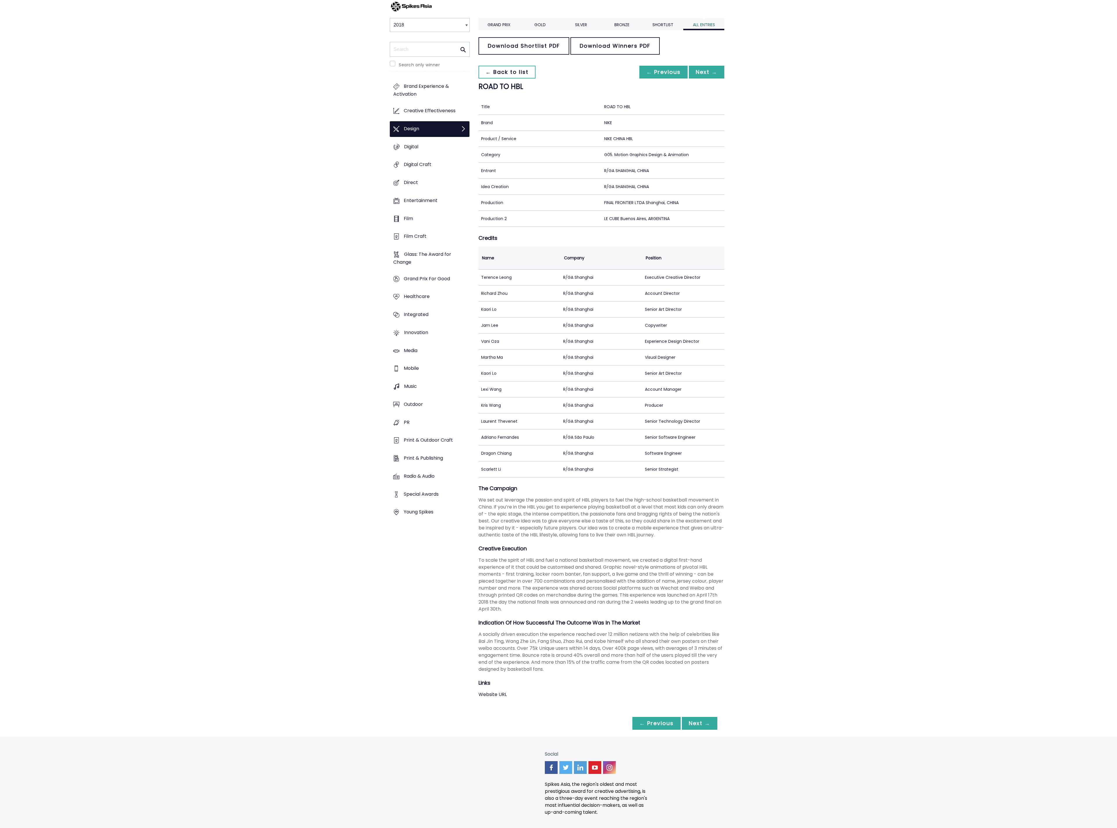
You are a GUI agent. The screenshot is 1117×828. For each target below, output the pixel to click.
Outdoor (413, 404)
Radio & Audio (419, 476)
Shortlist (662, 25)
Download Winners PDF (615, 45)
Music (410, 386)
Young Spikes (418, 512)
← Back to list (507, 72)
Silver (581, 25)
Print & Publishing (423, 458)
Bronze (621, 25)
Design (411, 128)
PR (407, 422)
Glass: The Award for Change (422, 258)
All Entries (704, 25)
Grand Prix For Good (427, 278)
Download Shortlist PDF (524, 45)
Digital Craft (417, 164)
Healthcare (417, 296)
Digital (411, 146)
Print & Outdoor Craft (428, 440)
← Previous (663, 72)
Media (410, 350)
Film (408, 218)
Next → (706, 72)
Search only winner (419, 65)
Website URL (493, 694)
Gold (540, 25)
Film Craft (415, 236)
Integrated (416, 314)
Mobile (411, 368)
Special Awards (421, 494)
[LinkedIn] (580, 767)
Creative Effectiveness (430, 111)
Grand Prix (499, 25)
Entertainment (420, 200)
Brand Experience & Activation (421, 90)
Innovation (416, 332)
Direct (411, 182)
